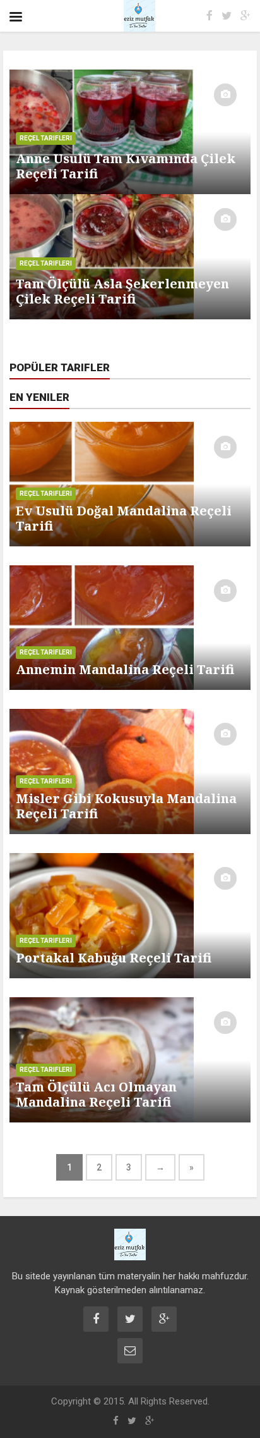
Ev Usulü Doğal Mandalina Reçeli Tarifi (124, 518)
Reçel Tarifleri (46, 493)
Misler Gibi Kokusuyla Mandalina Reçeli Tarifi (126, 806)
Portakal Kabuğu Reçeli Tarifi (113, 957)
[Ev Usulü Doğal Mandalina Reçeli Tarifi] (130, 483)
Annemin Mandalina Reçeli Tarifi (125, 669)
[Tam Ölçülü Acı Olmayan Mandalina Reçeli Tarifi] (130, 1059)
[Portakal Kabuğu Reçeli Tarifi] (130, 915)
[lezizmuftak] (126, 16)
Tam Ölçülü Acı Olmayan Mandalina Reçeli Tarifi (96, 1094)
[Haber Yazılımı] (130, 1244)
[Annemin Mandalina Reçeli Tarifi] (130, 627)
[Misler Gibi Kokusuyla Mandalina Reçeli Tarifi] (130, 771)
